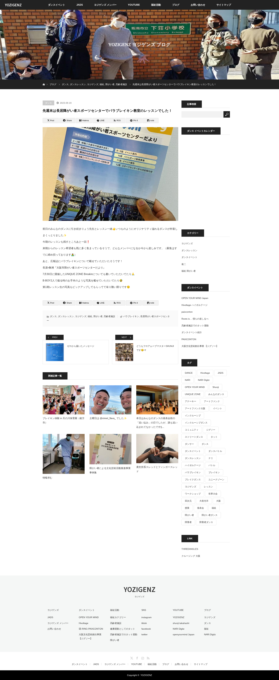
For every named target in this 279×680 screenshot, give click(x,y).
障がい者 (98, 316)
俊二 (183, 264)
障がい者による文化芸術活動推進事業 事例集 (110, 470)
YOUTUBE (134, 4)
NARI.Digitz (210, 634)
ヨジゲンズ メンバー (105, 4)
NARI (187, 380)
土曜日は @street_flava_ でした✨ (108, 418)
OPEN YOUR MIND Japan (194, 298)
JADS (79, 4)
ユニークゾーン (216, 479)
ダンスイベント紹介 (191, 332)
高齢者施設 (109, 316)
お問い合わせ (198, 4)
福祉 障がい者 (188, 271)
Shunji (215, 387)
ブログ (175, 4)
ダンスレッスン (66, 316)
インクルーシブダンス (196, 422)
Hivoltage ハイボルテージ (194, 305)
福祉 (90, 316)
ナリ (210, 458)
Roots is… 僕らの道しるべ (194, 318)
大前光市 (203, 501)
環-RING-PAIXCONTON (91, 628)
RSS (147, 657)
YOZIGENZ (13, 4)
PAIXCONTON (188, 339)
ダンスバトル (215, 451)
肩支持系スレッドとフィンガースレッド (156, 469)
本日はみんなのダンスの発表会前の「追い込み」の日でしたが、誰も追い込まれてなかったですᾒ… (156, 422)
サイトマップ (224, 4)
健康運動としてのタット (122, 628)
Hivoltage (205, 373)
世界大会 (212, 493)
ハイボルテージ (193, 465)
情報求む (47, 477)
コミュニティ (191, 429)
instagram (146, 617)
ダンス (48, 103)
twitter (144, 634)
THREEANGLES (189, 549)
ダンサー (189, 444)
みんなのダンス (216, 394)
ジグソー (210, 429)
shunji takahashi (181, 623)
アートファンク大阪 (195, 408)
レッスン (208, 486)
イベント (217, 408)
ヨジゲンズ (80, 316)
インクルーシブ (193, 415)
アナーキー (190, 401)
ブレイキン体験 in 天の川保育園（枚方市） (63, 420)
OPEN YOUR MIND (195, 387)
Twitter (131, 657)
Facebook (136, 657)
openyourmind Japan (183, 634)
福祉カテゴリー (118, 617)
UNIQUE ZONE (193, 394)
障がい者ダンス (209, 515)
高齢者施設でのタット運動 (195, 325)
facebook (146, 628)
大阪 (218, 501)
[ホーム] (44, 80)
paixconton (187, 312)
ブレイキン (214, 472)
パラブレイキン (131, 316)
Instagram (142, 657)
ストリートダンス (194, 437)
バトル (211, 465)
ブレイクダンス (193, 479)
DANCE (189, 373)
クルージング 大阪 (190, 556)
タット (214, 437)
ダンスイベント (56, 4)
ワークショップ (193, 493)
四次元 (188, 501)
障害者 (188, 522)
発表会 (200, 508)
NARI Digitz (204, 380)
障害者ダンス (206, 522)
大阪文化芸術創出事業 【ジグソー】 (199, 346)
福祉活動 (156, 4)
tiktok (144, 623)
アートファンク (212, 401)
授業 (187, 508)
